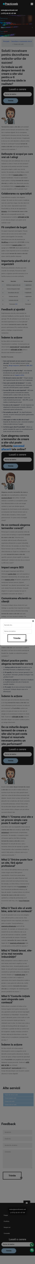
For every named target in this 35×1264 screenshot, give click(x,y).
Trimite (16, 638)
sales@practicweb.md (9, 10)
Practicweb (11, 3)
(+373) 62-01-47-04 (8, 13)
